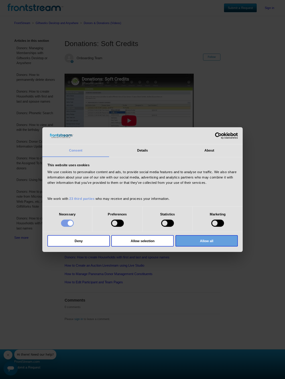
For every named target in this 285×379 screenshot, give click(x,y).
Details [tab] (142, 150)
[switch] (117, 223)
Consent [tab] (75, 150)
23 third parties (81, 199)
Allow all (206, 241)
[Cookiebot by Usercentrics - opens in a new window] (218, 135)
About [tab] (209, 150)
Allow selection (143, 241)
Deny (79, 241)
